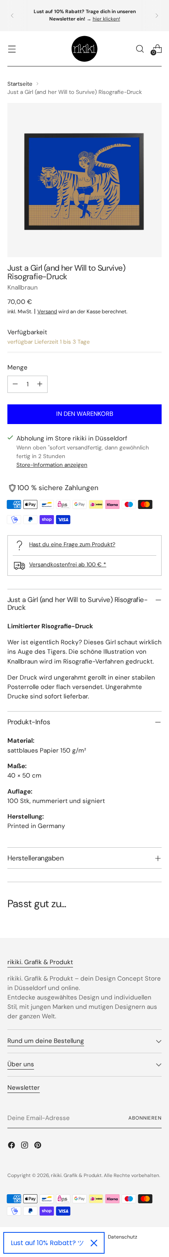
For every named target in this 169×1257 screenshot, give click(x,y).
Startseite (19, 83)
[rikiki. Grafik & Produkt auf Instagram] (25, 1146)
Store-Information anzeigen (51, 464)
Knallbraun (22, 287)
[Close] (94, 1243)
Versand (47, 311)
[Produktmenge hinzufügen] (39, 384)
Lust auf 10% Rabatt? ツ (47, 1243)
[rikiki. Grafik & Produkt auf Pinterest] (38, 1146)
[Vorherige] (12, 15)
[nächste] (157, 15)
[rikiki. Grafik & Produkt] (84, 48)
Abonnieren (145, 1118)
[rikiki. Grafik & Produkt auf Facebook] (12, 1146)
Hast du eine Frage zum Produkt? (72, 544)
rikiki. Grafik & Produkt (76, 1175)
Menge (17, 367)
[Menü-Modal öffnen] (11, 48)
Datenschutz (122, 1237)
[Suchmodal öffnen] (139, 48)
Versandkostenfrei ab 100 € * (67, 564)
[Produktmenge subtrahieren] (15, 384)
